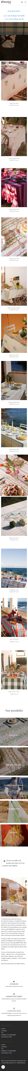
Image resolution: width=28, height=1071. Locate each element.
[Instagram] (3, 1067)
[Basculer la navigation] (25, 2)
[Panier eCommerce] (21, 2)
